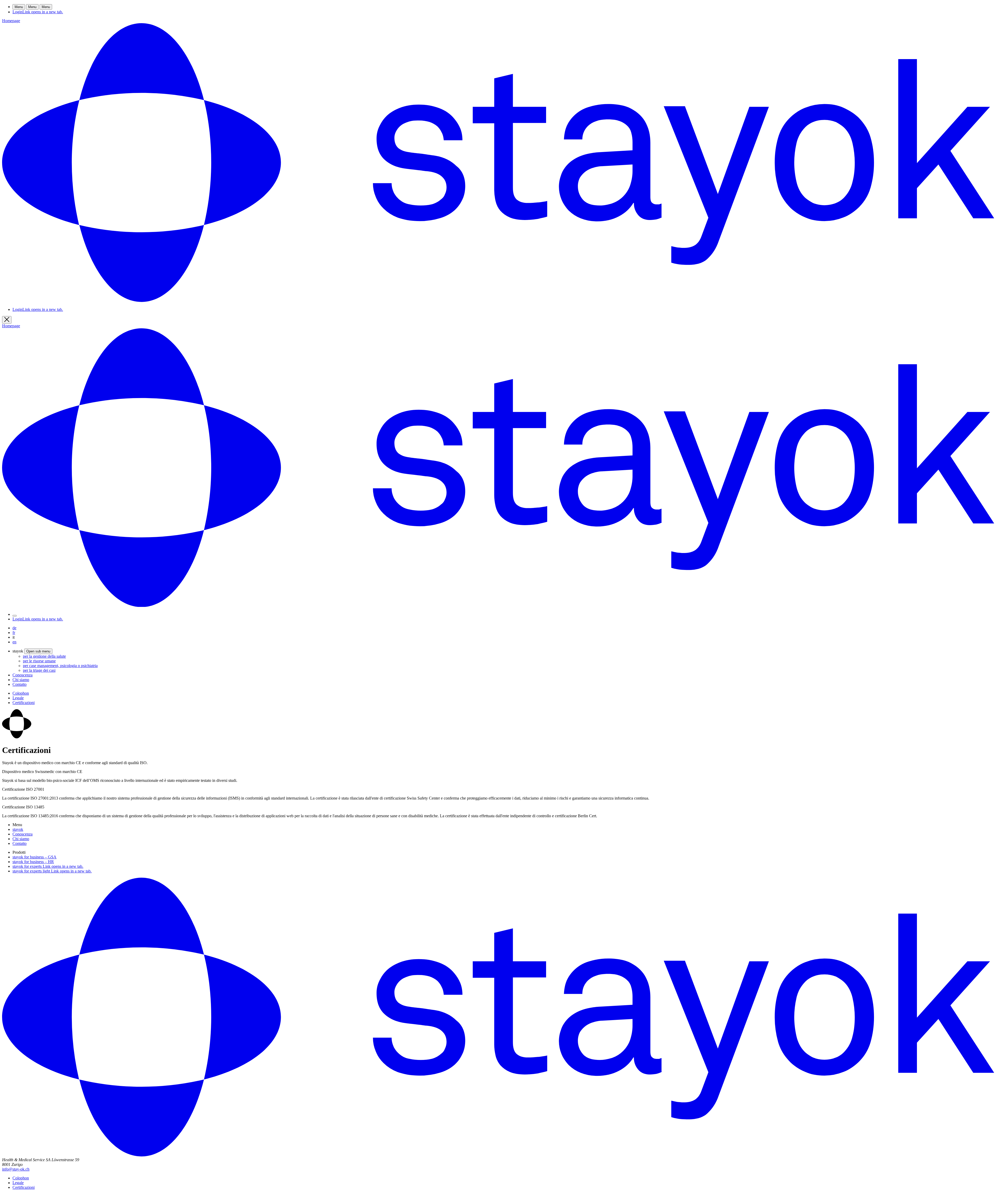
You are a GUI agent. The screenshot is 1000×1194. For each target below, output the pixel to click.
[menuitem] (44, 656)
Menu (19, 7)
